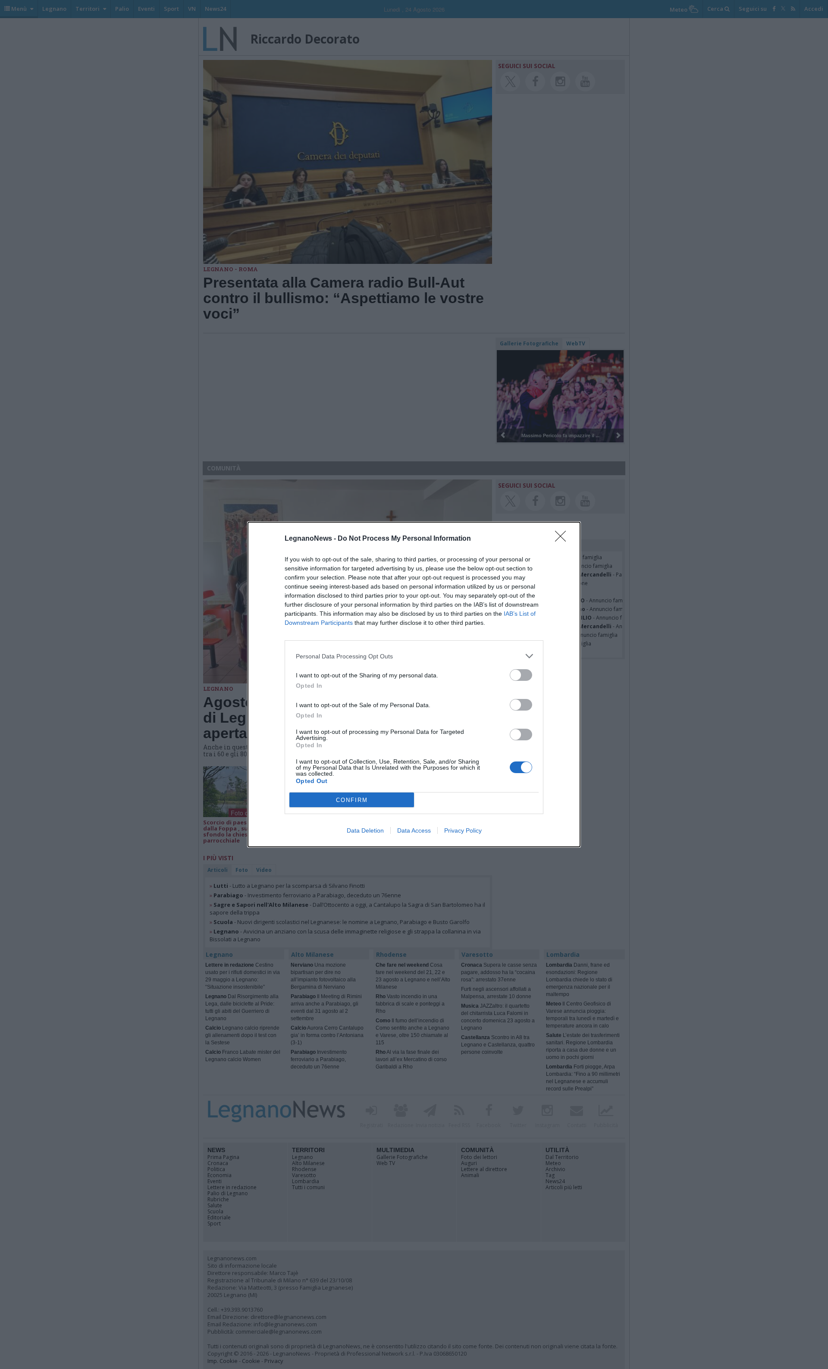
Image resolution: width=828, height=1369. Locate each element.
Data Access (414, 830)
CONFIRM (352, 800)
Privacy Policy (463, 830)
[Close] (563, 539)
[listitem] (414, 656)
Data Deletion (365, 830)
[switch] (521, 675)
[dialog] (414, 684)
